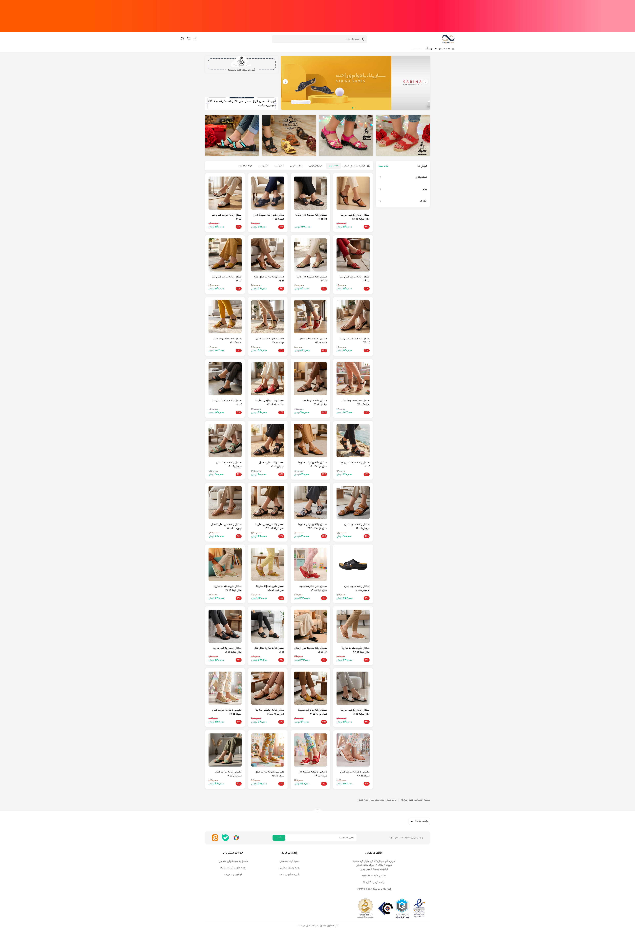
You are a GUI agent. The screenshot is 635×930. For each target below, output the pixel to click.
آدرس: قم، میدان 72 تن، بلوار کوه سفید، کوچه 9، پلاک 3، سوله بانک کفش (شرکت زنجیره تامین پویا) (374, 865)
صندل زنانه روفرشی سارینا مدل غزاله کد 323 (312, 526)
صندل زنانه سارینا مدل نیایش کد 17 (314, 402)
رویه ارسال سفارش (289, 867)
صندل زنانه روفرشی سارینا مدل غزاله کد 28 (355, 217)
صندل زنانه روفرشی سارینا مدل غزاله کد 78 (269, 712)
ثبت (279, 837)
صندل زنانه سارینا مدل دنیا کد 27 (312, 278)
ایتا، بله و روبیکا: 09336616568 (374, 889)
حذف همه (383, 166)
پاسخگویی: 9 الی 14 (373, 882)
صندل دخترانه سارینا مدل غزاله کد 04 (313, 340)
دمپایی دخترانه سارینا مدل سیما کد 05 (269, 773)
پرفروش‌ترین (315, 165)
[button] (285, 81)
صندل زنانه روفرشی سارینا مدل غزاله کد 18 (355, 712)
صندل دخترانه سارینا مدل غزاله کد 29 (227, 340)
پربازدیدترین (296, 165)
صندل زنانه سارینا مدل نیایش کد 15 (357, 526)
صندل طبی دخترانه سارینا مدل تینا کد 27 (227, 588)
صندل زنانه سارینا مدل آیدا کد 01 (355, 464)
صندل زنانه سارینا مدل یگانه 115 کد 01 (311, 217)
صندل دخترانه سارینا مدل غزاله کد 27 (270, 340)
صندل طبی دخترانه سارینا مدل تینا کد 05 (270, 588)
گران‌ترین (279, 165)
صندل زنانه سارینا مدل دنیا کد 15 (269, 278)
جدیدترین (334, 165)
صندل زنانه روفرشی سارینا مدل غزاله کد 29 (312, 712)
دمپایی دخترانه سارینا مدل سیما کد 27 (227, 712)
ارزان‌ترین (263, 165)
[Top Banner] (317, 16)
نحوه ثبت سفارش (289, 861)
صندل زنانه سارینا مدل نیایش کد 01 (271, 464)
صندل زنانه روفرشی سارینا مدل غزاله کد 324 (269, 526)
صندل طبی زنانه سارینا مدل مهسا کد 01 (269, 217)
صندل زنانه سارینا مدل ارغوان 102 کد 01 (310, 650)
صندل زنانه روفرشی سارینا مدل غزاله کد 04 (269, 402)
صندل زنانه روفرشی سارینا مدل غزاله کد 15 (312, 464)
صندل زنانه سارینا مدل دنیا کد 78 (354, 340)
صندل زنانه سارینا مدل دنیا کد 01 (227, 402)
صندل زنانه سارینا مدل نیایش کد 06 (229, 464)
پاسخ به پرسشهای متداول (233, 861)
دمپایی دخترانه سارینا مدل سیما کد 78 (355, 773)
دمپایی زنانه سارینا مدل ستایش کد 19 (228, 773)
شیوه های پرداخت (289, 874)
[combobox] (317, 39)
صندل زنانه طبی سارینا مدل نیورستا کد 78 (226, 526)
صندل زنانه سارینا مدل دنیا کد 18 (227, 217)
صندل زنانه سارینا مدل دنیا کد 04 (354, 278)
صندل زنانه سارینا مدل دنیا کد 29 (227, 278)
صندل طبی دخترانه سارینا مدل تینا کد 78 (355, 650)
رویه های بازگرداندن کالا (233, 867)
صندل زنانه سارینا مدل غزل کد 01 (269, 650)
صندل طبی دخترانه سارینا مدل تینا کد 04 (313, 588)
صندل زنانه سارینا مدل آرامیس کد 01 (357, 588)
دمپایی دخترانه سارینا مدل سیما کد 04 (312, 773)
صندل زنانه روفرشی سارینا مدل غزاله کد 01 (227, 650)
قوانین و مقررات (233, 874)
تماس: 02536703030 (374, 875)
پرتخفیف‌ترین (245, 165)
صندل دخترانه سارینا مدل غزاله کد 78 (355, 402)
